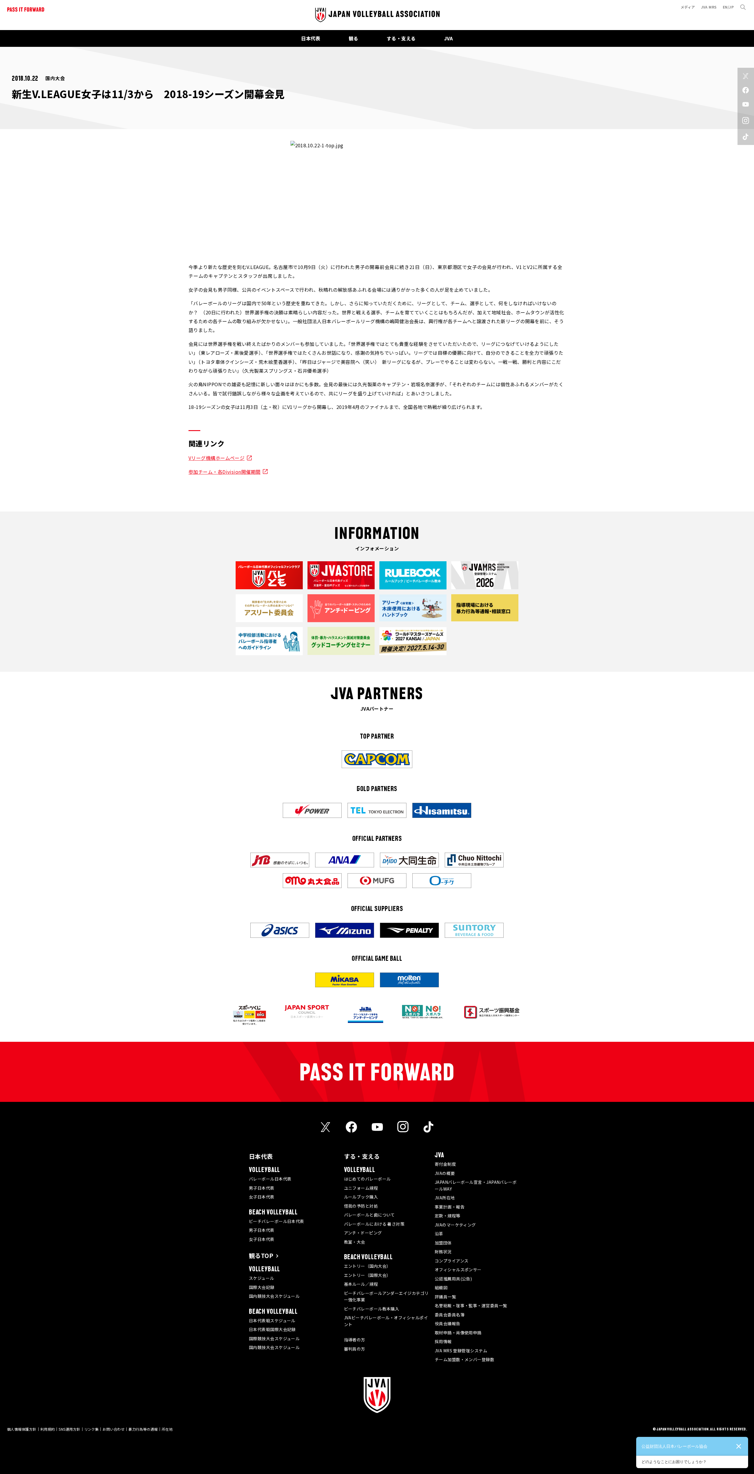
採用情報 (443, 1341)
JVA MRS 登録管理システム (461, 1350)
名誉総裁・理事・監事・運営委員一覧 (471, 1305)
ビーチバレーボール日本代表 (276, 1221)
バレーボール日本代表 (270, 1179)
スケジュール (261, 1278)
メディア (688, 6)
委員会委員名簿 (449, 1315)
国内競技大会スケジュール (274, 1296)
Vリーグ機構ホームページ (216, 457)
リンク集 (91, 1429)
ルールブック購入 (361, 1197)
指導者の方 (354, 1340)
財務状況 (443, 1252)
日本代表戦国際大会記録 (272, 1329)
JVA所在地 (445, 1198)
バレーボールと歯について (369, 1215)
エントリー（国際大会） (367, 1275)
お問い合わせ (113, 1429)
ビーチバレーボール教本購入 (371, 1309)
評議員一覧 (445, 1297)
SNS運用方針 (69, 1429)
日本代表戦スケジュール (272, 1320)
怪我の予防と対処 (361, 1206)
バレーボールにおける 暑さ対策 (374, 1224)
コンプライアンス (452, 1261)
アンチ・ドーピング (363, 1233)
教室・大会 (354, 1242)
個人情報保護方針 (22, 1429)
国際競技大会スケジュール (274, 1338)
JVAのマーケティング (455, 1225)
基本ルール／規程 (361, 1284)
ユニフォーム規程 (361, 1188)
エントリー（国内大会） (367, 1266)
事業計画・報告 (449, 1207)
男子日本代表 (262, 1188)
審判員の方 (354, 1349)
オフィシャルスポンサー (458, 1269)
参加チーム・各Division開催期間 (224, 471)
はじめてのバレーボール (367, 1179)
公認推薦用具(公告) (453, 1279)
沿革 (439, 1234)
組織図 (441, 1287)
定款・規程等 (447, 1216)
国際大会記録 (262, 1287)
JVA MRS (709, 6)
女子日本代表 (262, 1197)
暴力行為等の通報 (143, 1429)
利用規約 (47, 1429)
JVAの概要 (445, 1173)
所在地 (167, 1429)
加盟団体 (443, 1243)
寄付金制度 (445, 1164)
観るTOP (261, 1255)
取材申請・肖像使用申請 (458, 1333)
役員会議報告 (447, 1323)
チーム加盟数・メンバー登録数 (464, 1359)
